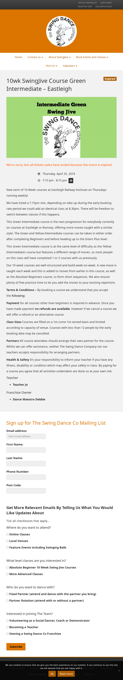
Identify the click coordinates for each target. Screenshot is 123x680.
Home (18, 57)
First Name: (14, 444)
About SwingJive (58, 57)
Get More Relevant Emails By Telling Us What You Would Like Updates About (59, 510)
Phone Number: (17, 471)
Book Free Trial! (85, 6)
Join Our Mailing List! (88, 2)
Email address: (16, 431)
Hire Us (50, 66)
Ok (52, 673)
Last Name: (14, 458)
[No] (119, 670)
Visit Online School (103, 6)
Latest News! (106, 2)
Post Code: (13, 485)
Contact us (34, 57)
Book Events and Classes (91, 57)
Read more (66, 673)
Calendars (69, 66)
